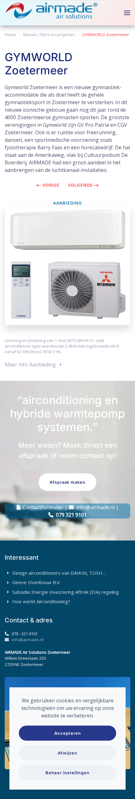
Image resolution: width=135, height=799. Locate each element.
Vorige (51, 185)
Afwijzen (67, 752)
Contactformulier (43, 507)
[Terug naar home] (52, 12)
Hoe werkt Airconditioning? (41, 601)
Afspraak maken (67, 482)
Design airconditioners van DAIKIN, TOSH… (59, 573)
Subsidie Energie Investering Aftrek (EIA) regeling (65, 592)
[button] (127, 12)
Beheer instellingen (67, 772)
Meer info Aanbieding (30, 364)
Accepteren (67, 733)
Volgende (80, 185)
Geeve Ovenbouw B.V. (36, 582)
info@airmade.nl (95, 507)
